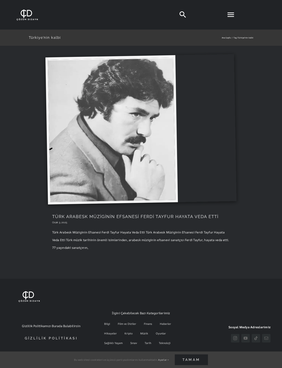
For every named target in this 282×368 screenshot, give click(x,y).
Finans (148, 324)
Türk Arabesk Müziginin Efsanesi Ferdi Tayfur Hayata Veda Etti (135, 216)
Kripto (129, 333)
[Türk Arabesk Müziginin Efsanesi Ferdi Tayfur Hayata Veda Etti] (110, 60)
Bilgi (107, 324)
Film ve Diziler (127, 324)
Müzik (144, 333)
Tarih (148, 343)
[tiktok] (256, 338)
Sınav (133, 343)
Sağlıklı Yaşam (113, 343)
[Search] (182, 15)
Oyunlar (161, 333)
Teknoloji (165, 343)
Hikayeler (110, 333)
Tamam (191, 360)
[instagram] (235, 338)
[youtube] (245, 338)
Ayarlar (162, 359)
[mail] (266, 338)
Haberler (165, 324)
